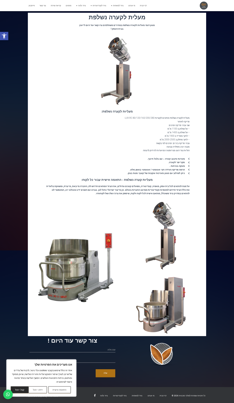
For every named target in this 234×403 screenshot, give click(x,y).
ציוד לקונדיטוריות (99, 5)
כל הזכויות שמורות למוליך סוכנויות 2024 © (188, 396)
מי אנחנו (131, 5)
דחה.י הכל (38, 390)
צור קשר (42, 5)
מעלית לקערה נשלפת (117, 17)
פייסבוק (32, 5)
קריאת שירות (56, 5)
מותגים (68, 5)
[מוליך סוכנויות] (203, 6)
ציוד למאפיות (118, 5)
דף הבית (143, 5)
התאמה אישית (59, 390)
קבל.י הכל (19, 390)
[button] (4, 36)
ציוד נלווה (82, 5)
